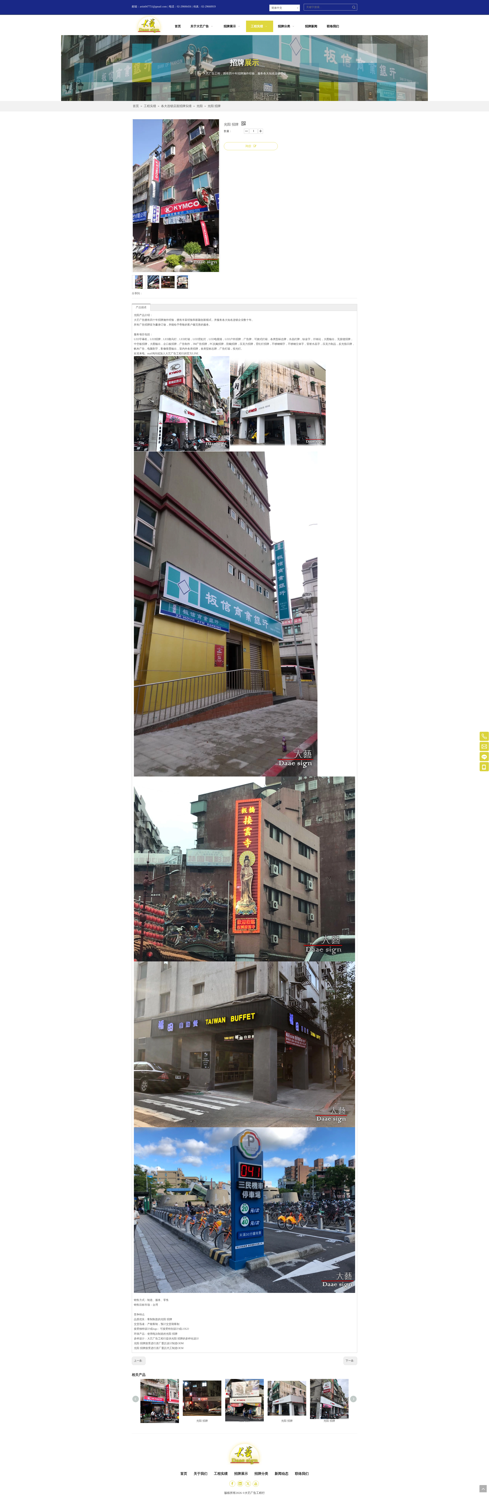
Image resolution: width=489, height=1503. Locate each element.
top (483, 1488)
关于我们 (200, 1474)
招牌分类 (261, 1474)
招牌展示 (241, 1474)
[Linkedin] (240, 1484)
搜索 (354, 7)
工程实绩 (221, 1474)
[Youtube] (256, 1484)
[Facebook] (232, 1484)
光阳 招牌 (202, 1420)
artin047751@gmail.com (153, 6)
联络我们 (302, 1474)
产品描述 (141, 307)
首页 (183, 1474)
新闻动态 (281, 1474)
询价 (248, 146)
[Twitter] (248, 1484)
